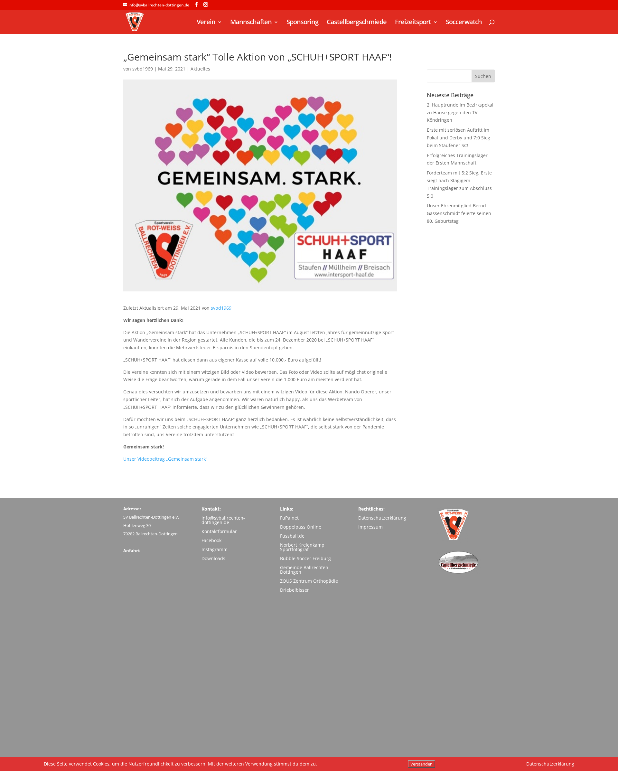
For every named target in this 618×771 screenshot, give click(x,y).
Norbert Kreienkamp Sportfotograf (302, 547)
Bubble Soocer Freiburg (305, 558)
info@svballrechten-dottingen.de (223, 520)
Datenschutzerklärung (382, 518)
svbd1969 (142, 69)
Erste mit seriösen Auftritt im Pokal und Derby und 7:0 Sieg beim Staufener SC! (458, 137)
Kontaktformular (219, 531)
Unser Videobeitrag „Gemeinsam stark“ (165, 459)
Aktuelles (200, 69)
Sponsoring (302, 23)
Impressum (370, 527)
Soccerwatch (464, 23)
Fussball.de (292, 536)
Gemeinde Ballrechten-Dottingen (305, 569)
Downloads (213, 558)
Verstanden (421, 764)
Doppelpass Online (300, 527)
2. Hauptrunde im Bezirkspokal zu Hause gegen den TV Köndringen (460, 112)
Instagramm (214, 549)
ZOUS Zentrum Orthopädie (309, 581)
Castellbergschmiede (357, 23)
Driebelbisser (294, 590)
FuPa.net (289, 518)
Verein (206, 23)
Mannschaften (251, 23)
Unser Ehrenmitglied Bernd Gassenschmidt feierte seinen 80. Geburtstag (459, 213)
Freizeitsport (413, 23)
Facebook (211, 540)
